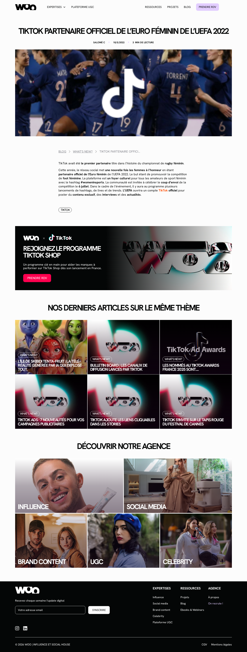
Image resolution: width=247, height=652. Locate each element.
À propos (213, 597)
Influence (158, 597)
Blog (187, 7)
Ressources (153, 7)
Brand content (161, 610)
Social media (160, 603)
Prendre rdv (207, 7)
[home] (25, 7)
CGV (204, 644)
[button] (56, 7)
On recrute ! (215, 603)
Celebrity (158, 616)
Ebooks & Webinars (192, 610)
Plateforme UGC (82, 7)
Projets (172, 7)
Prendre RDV (37, 278)
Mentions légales (221, 644)
